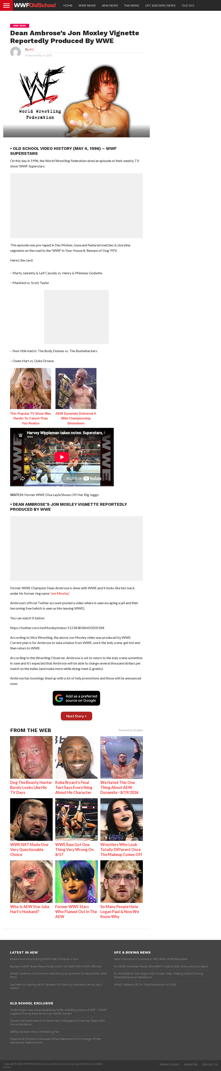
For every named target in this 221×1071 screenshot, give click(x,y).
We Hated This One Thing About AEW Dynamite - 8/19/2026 (119, 787)
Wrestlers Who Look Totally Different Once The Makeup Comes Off (121, 849)
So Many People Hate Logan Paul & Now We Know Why (119, 911)
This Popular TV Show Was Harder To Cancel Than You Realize (30, 418)
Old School (192, 5)
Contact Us (210, 1064)
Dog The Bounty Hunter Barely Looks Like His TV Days (31, 787)
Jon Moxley (60, 593)
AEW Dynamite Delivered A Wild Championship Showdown (75, 418)
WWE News (87, 5)
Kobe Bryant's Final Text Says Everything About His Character (73, 787)
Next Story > (76, 716)
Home (68, 5)
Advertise (191, 1064)
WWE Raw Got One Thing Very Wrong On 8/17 (74, 849)
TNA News (131, 5)
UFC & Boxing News (160, 5)
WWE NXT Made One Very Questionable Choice (29, 849)
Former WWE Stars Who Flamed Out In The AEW (76, 911)
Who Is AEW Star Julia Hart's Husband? (29, 909)
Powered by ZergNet (131, 730)
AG (31, 49)
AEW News (110, 5)
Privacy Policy (170, 1064)
